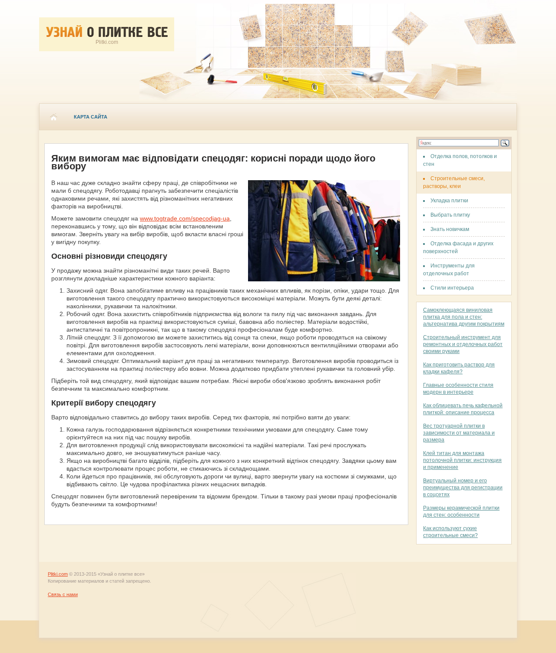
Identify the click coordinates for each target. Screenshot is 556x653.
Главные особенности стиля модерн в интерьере (458, 388)
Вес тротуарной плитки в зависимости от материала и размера (459, 433)
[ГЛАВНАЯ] (53, 117)
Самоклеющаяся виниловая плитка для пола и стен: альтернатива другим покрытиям (463, 317)
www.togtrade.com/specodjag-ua (185, 218)
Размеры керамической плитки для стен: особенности (461, 511)
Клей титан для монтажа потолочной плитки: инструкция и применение (462, 460)
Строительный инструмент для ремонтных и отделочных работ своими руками (463, 344)
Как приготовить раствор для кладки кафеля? (459, 368)
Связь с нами (63, 594)
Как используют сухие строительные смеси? (450, 531)
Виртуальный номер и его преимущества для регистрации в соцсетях (463, 488)
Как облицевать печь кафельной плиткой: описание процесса (463, 409)
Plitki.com (58, 574)
